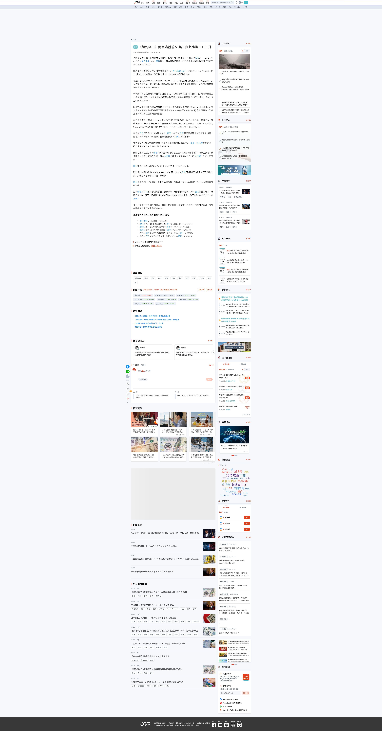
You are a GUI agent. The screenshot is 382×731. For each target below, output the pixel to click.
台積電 (227, 523)
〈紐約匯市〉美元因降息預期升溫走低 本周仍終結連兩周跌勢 (173, 456)
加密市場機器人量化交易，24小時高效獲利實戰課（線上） (238, 261)
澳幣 (158, 61)
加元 (197, 191)
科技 (153, 7)
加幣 (147, 233)
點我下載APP (156, 245)
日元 (197, 57)
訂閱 (207, 3)
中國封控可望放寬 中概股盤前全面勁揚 (148, 327)
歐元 (135, 165)
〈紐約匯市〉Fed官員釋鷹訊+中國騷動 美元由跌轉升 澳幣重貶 (157, 319)
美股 (158, 3)
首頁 (142, 3)
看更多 (210, 340)
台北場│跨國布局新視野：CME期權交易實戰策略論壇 (238, 251)
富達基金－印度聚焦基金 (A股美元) (231, 386)
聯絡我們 (188, 723)
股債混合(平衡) (230, 381)
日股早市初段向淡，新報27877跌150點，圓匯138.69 (152, 396)
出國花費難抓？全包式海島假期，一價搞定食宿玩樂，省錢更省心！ (202, 431)
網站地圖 (200, 723)
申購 (247, 378)
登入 (242, 2)
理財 (211, 7)
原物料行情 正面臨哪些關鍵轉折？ (149, 242)
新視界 (217, 7)
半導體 (227, 529)
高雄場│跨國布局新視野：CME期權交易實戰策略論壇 (238, 270)
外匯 (176, 3)
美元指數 (145, 61)
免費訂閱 (246, 693)
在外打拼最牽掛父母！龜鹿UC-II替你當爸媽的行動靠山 (172, 431)
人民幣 (200, 142)
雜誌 (230, 7)
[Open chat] (128, 399)
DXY (184, 70)
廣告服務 (171, 723)
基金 (170, 3)
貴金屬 (228, 410)
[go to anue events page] (236, 2)
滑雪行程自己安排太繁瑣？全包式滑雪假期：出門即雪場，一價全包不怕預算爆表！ (202, 456)
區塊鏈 (199, 7)
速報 (175, 7)
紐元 (146, 191)
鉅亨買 (194, 3)
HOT (228, 251)
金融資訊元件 (180, 723)
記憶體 (227, 517)
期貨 (192, 7)
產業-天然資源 (230, 401)
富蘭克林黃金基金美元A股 (228, 406)
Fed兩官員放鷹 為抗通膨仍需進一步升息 (149, 323)
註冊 (246, 2)
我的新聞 (237, 7)
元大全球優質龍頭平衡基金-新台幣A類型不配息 (231, 376)
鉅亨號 (201, 3)
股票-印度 (229, 390)
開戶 (247, 408)
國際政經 (229, 187)
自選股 (245, 7)
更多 (247, 51)
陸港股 (165, 3)
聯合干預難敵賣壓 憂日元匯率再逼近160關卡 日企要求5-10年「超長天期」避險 (144, 456)
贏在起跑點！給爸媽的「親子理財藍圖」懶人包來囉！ (162, 290)
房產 (205, 7)
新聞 (147, 3)
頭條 (135, 7)
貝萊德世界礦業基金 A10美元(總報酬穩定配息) (231, 396)
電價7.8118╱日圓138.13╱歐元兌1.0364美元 (193, 395)
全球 (181, 3)
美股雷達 (229, 202)
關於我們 (157, 723)
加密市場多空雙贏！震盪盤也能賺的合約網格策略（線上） (238, 280)
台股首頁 (201, 290)
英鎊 (142, 227)
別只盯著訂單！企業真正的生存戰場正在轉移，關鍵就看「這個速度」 (144, 431)
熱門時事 (168, 7)
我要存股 (209, 290)
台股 (153, 3)
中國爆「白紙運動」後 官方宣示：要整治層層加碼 (152, 316)
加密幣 (188, 3)
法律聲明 (207, 723)
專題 (224, 7)
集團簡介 (164, 723)
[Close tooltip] (144, 398)
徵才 (194, 723)
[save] (128, 394)
